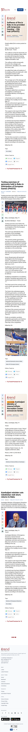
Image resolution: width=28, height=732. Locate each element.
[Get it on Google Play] (15, 719)
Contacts (3, 681)
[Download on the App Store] (5, 719)
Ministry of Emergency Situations (13, 601)
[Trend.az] (5, 9)
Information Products (6, 693)
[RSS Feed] (21, 713)
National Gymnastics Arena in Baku (14, 361)
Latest (2, 669)
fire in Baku (8, 151)
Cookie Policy (4, 705)
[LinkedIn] (18, 713)
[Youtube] (12, 713)
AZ (14, 729)
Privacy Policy (4, 701)
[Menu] (25, 9)
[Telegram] (15, 713)
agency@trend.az (4, 662)
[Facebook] (5, 713)
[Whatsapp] (2, 713)
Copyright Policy (4, 703)
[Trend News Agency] (5, 649)
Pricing (2, 691)
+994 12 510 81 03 (5, 661)
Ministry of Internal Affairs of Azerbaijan (15, 461)
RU (16, 729)
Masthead (3, 679)
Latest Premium (4, 671)
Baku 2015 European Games (12, 364)
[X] (8, 713)
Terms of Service (4, 699)
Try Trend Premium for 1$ (14, 168)
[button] (2, 16)
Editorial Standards (5, 683)
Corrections (3, 685)
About (2, 677)
